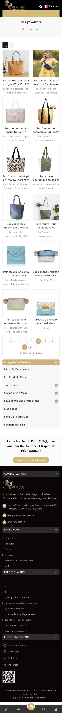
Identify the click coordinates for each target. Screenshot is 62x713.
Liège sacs (10, 408)
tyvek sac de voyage (15, 631)
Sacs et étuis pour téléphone (21, 400)
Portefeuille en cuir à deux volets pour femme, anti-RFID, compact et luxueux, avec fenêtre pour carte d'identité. (16, 273)
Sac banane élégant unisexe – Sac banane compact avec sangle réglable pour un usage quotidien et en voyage (46, 82)
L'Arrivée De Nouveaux (18, 369)
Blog (36, 694)
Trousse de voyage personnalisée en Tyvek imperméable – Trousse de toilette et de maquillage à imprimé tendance (46, 321)
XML (7, 566)
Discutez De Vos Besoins (31, 460)
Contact (9, 549)
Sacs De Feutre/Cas (16, 416)
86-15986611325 (16, 522)
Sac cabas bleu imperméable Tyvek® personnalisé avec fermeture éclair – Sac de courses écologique (16, 225)
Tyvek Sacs (11, 385)
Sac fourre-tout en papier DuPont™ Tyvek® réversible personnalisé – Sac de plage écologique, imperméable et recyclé (15, 130)
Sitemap (9, 555)
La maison (10, 538)
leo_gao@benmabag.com (20, 515)
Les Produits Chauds (16, 377)
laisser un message (31, 706)
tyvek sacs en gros (14, 608)
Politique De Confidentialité (19, 560)
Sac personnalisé (14, 424)
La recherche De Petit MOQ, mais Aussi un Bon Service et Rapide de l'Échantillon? (31, 446)
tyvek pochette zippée (17, 597)
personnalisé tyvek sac (16, 625)
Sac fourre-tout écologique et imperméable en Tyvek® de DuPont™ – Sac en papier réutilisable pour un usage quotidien (46, 225)
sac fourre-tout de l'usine (18, 620)
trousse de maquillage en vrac (20, 614)
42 (31, 347)
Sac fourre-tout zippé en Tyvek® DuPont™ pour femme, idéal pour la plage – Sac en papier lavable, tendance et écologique (15, 178)
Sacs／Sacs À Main (15, 392)
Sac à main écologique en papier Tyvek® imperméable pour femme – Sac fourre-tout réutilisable (46, 178)
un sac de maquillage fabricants (21, 603)
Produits (9, 544)
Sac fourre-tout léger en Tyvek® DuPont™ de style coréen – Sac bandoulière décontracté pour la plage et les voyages (16, 82)
